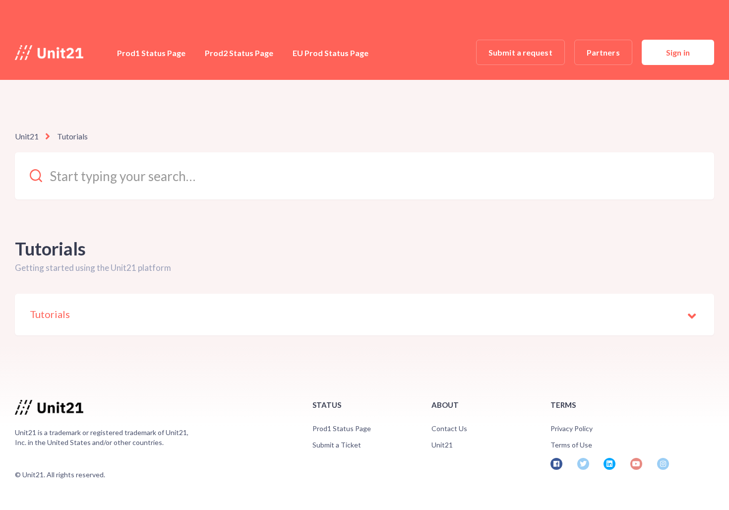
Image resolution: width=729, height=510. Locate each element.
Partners (603, 52)
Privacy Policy (571, 428)
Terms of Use (571, 445)
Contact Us (449, 428)
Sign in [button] (678, 52)
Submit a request (520, 52)
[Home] (49, 52)
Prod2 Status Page (239, 53)
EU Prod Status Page (330, 53)
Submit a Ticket (336, 445)
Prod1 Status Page (151, 53)
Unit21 (27, 136)
